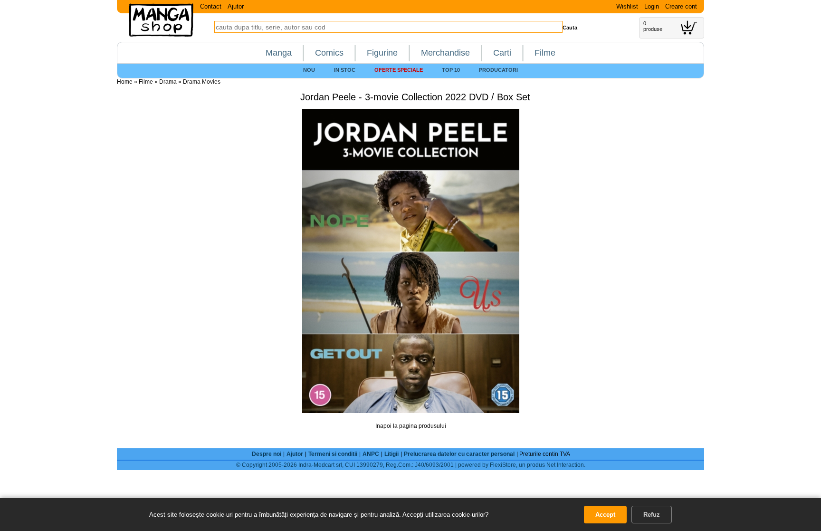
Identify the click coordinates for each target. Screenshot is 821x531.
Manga (279, 53)
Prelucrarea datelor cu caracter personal (459, 454)
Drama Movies (201, 81)
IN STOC (344, 70)
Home (125, 81)
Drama (168, 81)
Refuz (651, 514)
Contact (210, 6)
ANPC (371, 454)
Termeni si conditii (332, 454)
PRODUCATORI (498, 70)
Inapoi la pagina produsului (410, 426)
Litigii (391, 454)
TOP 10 (451, 70)
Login (651, 6)
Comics (329, 53)
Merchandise (445, 53)
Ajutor (236, 6)
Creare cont (681, 6)
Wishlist (627, 6)
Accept (605, 514)
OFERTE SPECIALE (398, 70)
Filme (545, 53)
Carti (502, 53)
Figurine (382, 53)
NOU (309, 70)
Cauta (570, 27)
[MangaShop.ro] (161, 34)
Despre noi (266, 454)
